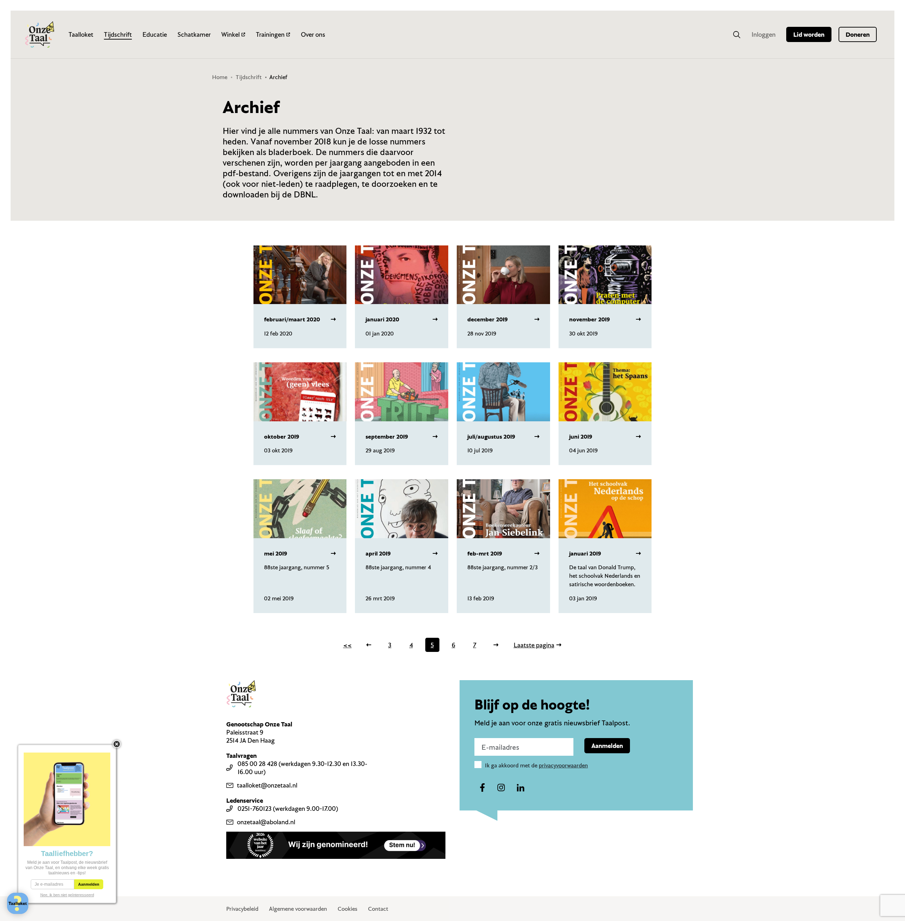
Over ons (313, 34)
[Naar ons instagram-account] (501, 788)
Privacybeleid (242, 908)
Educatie (154, 34)
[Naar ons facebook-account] (482, 788)
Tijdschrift (118, 34)
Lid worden (808, 34)
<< (347, 645)
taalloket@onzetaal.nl (267, 785)
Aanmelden (607, 746)
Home (219, 77)
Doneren (858, 34)
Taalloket (81, 34)
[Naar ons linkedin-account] (520, 788)
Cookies (347, 908)
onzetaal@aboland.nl (266, 822)
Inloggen (764, 34)
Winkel (230, 34)
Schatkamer (194, 34)
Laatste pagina (534, 645)
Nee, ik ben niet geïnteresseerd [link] (67, 895)
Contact (378, 908)
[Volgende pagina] (496, 645)
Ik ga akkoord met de (536, 765)
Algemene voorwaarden (298, 908)
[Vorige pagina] (369, 645)
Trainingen (270, 34)
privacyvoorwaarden (563, 765)
